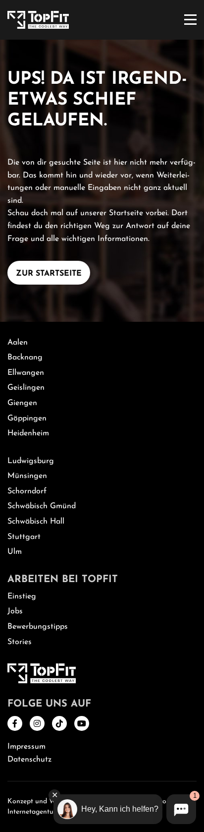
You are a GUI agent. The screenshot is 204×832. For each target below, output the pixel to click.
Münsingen (27, 476)
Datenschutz (29, 760)
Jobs (15, 611)
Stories (19, 642)
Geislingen (26, 388)
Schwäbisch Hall (35, 522)
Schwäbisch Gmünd (41, 506)
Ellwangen (25, 373)
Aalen (17, 343)
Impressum (26, 747)
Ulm (14, 552)
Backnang (25, 357)
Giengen (22, 403)
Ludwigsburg (30, 461)
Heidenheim (28, 433)
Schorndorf (27, 491)
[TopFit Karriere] (38, 19)
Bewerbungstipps (37, 627)
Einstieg (21, 596)
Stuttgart (24, 537)
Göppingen (27, 418)
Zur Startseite (49, 274)
